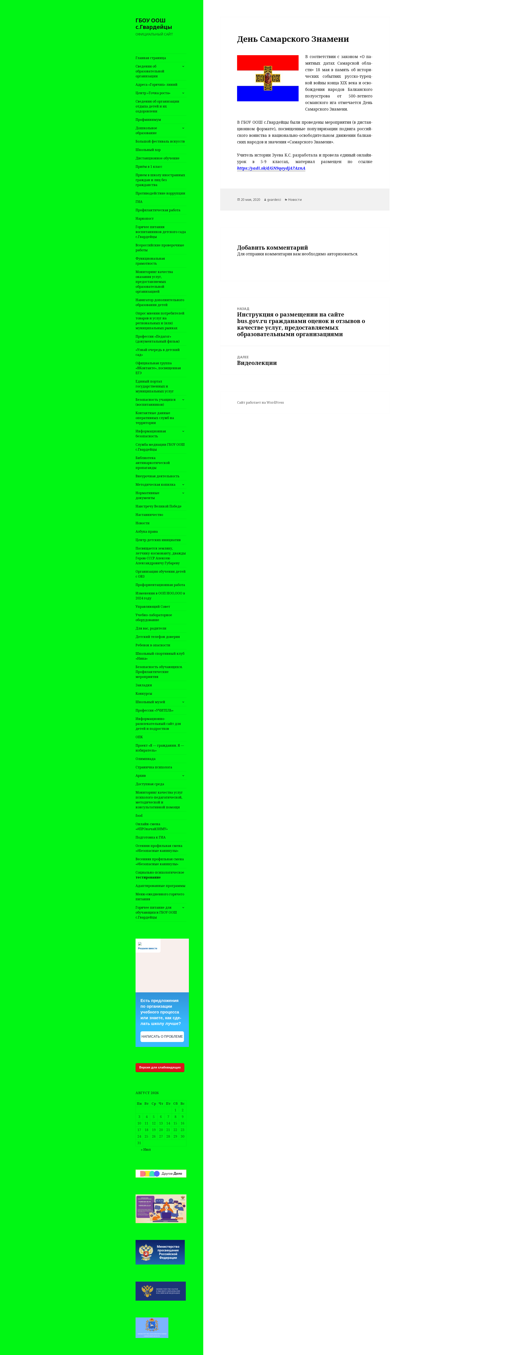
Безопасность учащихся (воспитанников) (156, 402)
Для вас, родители (151, 628)
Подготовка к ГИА (150, 837)
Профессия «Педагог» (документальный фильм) (157, 339)
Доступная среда (150, 784)
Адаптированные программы (160, 885)
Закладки (144, 685)
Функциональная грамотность (150, 261)
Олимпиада (145, 758)
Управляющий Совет (153, 606)
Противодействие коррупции (160, 193)
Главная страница (151, 58)
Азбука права (147, 531)
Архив (141, 775)
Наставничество (149, 514)
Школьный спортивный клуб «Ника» (160, 656)
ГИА (139, 201)
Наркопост (145, 218)
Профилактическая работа (158, 210)
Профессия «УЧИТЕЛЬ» (154, 710)
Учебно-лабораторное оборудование (154, 617)
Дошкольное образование (146, 130)
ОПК (139, 737)
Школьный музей (150, 702)
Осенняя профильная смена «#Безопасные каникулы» (159, 848)
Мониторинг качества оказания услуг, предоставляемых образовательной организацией (154, 282)
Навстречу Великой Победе (158, 506)
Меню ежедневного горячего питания (160, 896)
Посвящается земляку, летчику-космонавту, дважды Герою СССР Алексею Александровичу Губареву (161, 555)
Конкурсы (144, 693)
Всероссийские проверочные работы (160, 247)
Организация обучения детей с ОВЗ (161, 574)
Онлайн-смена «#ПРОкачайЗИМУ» (152, 826)
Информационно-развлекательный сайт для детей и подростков (158, 723)
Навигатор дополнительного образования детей (160, 302)
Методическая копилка (155, 484)
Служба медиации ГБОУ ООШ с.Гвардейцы (160, 447)
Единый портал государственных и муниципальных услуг (155, 386)
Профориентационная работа (160, 585)
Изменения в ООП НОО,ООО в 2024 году (160, 595)
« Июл (146, 1149)
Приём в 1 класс (149, 166)
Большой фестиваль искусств (160, 141)
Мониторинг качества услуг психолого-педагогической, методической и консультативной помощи (159, 799)
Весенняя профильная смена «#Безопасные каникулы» (160, 861)
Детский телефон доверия (158, 636)
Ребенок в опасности (153, 645)
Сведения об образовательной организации (150, 71)
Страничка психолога (154, 767)
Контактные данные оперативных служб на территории (155, 418)
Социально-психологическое (160, 875)
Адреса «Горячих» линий (156, 84)
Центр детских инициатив (158, 540)
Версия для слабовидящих (160, 1067)
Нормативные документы (147, 495)
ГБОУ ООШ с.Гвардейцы (154, 23)
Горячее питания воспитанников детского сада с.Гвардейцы (161, 232)
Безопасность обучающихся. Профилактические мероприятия (159, 672)
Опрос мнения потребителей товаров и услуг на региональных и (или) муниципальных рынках (160, 320)
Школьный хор (148, 149)
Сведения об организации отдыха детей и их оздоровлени (157, 106)
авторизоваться (342, 254)
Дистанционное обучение (157, 158)
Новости (143, 523)
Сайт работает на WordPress (260, 402)
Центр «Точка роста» (153, 93)
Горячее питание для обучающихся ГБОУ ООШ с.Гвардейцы (156, 912)
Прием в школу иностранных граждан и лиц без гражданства (160, 180)
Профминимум (148, 119)
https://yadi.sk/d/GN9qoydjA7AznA (271, 168)
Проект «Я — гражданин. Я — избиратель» (160, 748)
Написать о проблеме (162, 1036)
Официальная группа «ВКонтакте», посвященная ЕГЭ (158, 368)
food (139, 815)
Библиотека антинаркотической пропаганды (153, 463)
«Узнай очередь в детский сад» (158, 352)
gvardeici (274, 199)
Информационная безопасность (151, 433)
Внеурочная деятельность (157, 476)
